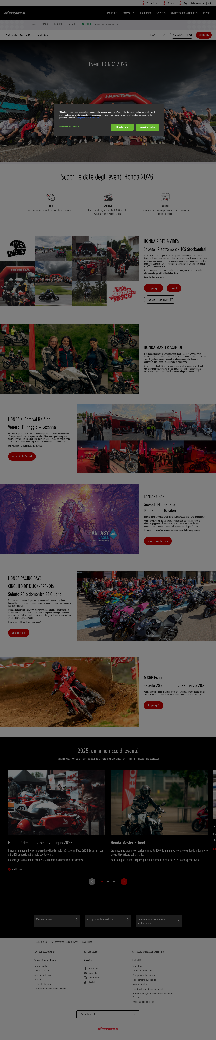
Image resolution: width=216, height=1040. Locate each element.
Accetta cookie (147, 127)
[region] (109, 120)
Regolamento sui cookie (88, 118)
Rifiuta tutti (122, 127)
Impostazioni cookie (69, 127)
